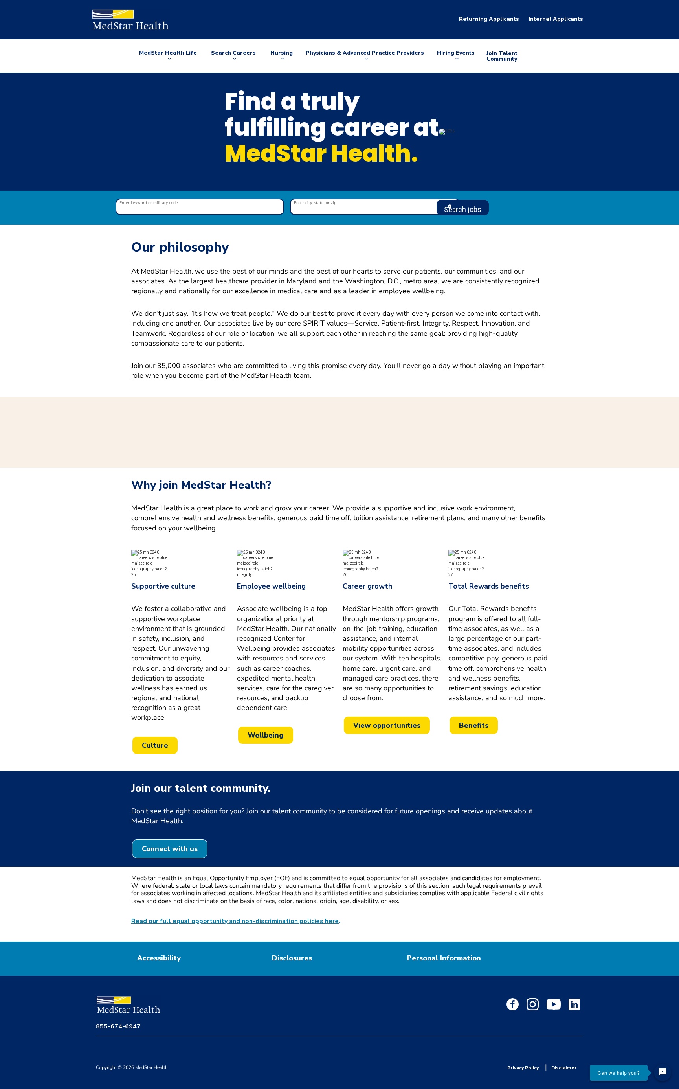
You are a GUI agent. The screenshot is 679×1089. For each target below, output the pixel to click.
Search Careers (233, 56)
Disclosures (292, 958)
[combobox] (200, 207)
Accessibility (159, 958)
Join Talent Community (502, 56)
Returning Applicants (489, 19)
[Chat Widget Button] (662, 1072)
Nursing (282, 56)
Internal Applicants (556, 19)
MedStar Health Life (168, 56)
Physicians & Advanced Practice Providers (365, 56)
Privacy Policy (523, 1068)
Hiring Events (456, 56)
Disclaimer (564, 1068)
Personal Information (444, 958)
